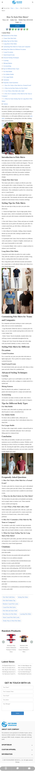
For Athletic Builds (9, 74)
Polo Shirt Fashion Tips (9, 600)
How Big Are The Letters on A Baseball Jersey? (9, 669)
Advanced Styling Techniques (11, 57)
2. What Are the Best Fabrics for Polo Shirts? (16, 88)
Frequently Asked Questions (10, 82)
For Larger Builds (8, 77)
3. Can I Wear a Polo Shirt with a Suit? (14, 91)
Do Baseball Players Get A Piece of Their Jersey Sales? (9, 665)
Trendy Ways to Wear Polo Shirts (12, 620)
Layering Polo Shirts (25, 614)
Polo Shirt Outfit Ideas (9, 597)
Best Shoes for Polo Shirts (10, 614)
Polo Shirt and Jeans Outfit (10, 610)
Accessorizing (7, 66)
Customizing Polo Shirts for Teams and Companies (16, 46)
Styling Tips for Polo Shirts (10, 41)
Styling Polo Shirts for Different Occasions (14, 49)
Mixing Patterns (8, 63)
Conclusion (6, 80)
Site (20, 22)
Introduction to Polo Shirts (10, 35)
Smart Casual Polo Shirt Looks (11, 617)
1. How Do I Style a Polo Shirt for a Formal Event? (17, 85)
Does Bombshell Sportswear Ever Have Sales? (25, 674)
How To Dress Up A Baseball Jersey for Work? (25, 667)
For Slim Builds (8, 71)
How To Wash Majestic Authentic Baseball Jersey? (25, 665)
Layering (6, 60)
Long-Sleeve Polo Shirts (10, 44)
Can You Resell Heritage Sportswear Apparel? (25, 671)
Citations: (5, 104)
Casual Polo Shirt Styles (9, 607)
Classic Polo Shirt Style (10, 38)
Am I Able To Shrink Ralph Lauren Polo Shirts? (25, 669)
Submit (17, 713)
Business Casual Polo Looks (10, 604)
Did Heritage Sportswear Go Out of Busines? (9, 671)
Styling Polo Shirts (23, 597)
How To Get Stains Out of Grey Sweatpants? (9, 667)
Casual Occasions (8, 52)
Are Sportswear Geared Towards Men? (9, 674)
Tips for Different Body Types (11, 68)
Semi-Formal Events (9, 55)
